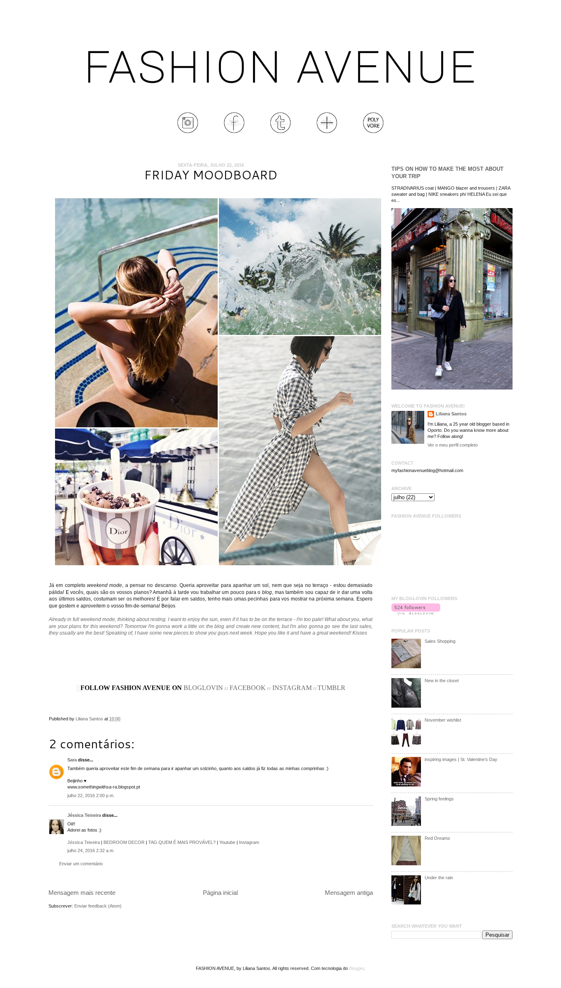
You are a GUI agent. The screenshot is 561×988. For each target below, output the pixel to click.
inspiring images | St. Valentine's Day (461, 759)
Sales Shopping (440, 641)
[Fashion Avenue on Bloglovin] (326, 131)
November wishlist (443, 720)
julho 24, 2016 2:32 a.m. (91, 850)
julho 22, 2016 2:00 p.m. (91, 795)
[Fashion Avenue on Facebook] (234, 131)
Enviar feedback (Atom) (98, 905)
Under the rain (439, 877)
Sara (72, 759)
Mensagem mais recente (81, 892)
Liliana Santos (90, 718)
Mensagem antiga (349, 892)
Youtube (227, 842)
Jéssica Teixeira (84, 815)
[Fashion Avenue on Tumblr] (280, 131)
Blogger (356, 968)
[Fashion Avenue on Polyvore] (373, 131)
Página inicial (220, 892)
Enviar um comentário (81, 863)
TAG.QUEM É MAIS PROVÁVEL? (182, 842)
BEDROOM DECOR (124, 842)
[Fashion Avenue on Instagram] (187, 131)
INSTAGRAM (292, 687)
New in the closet (442, 680)
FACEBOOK (248, 687)
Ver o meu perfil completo (453, 444)
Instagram (249, 842)
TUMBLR (331, 687)
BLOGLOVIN (203, 687)
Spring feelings (439, 798)
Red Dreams (437, 838)
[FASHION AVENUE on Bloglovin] (415, 612)
